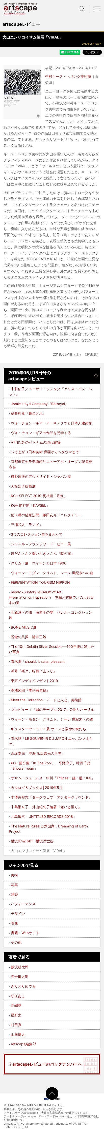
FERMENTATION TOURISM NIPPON (40, 582)
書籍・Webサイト (25, 933)
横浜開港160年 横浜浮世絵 (32, 841)
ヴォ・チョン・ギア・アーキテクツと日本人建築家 (51, 423)
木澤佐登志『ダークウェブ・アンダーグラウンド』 (51, 797)
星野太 (16, 1015)
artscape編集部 (23, 1044)
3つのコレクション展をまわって (37, 534)
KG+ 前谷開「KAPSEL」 (30, 505)
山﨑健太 (18, 1034)
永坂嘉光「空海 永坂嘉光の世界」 (38, 753)
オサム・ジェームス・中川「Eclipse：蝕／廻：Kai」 (53, 778)
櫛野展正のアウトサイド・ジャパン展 (41, 476)
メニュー (96, 9)
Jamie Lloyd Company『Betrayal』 (39, 404)
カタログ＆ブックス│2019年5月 (37, 787)
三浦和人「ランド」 (27, 524)
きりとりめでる (23, 986)
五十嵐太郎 (20, 976)
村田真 (16, 1025)
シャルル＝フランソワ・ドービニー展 (41, 544)
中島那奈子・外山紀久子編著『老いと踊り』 (46, 807)
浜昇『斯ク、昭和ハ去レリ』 (34, 671)
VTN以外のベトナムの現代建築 (36, 442)
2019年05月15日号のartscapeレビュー (29, 375)
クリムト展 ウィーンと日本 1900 (38, 563)
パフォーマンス (23, 904)
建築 (14, 894)
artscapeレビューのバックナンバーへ (47, 1064)
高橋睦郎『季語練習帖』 (30, 690)
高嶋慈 (16, 1005)
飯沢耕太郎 (20, 967)
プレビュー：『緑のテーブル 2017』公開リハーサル (52, 709)
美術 (14, 875)
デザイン (18, 913)
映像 (14, 923)
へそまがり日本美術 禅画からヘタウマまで (45, 452)
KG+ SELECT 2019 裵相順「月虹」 (39, 496)
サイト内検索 (81, 9)
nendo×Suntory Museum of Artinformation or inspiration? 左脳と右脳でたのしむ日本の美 (51, 597)
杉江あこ (18, 996)
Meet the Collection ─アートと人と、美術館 (46, 700)
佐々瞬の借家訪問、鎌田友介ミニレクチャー (46, 515)
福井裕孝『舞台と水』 (28, 413)
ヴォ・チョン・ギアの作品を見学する (41, 432)
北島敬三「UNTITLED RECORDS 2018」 (43, 816)
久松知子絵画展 (23, 486)
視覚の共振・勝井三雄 (28, 637)
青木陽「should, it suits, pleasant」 (39, 661)
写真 (14, 884)
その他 (16, 942)
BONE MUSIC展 (24, 627)
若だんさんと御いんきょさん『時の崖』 (42, 553)
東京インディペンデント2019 (34, 680)
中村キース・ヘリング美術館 (68, 76)
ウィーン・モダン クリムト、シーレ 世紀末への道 (52, 573)
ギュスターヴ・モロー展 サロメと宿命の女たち (48, 729)
